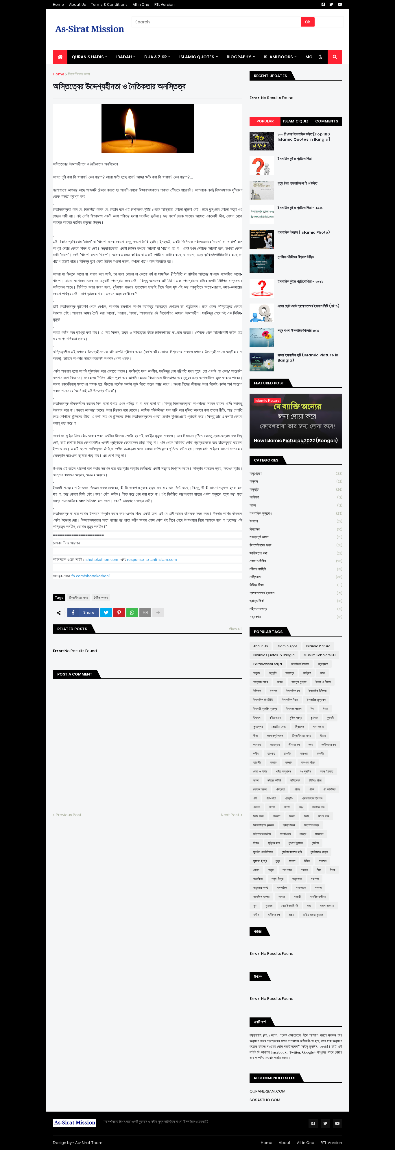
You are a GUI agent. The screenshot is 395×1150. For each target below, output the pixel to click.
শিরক (332, 870)
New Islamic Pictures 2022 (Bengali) (296, 441)
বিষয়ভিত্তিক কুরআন (263, 825)
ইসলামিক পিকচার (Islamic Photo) (304, 232)
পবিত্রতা (280, 789)
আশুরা (280, 682)
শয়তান (304, 870)
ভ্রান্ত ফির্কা (296, 601)
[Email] (145, 612)
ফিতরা (272, 807)
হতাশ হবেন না (327, 905)
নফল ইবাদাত (326, 771)
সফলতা (315, 879)
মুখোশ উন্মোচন (296, 843)
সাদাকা (318, 887)
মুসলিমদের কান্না (319, 852)
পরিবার (297, 789)
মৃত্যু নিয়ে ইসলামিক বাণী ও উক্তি (297, 183)
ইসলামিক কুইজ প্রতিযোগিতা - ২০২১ (300, 208)
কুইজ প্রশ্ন (296, 717)
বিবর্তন (292, 816)
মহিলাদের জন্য (296, 609)
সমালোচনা (301, 887)
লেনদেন (322, 861)
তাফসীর (257, 762)
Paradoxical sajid (267, 664)
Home (58, 4)
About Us (77, 4)
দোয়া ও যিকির (296, 561)
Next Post (230, 815)
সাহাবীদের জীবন (318, 896)
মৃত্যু (278, 861)
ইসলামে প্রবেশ (294, 708)
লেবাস (256, 870)
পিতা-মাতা (271, 798)
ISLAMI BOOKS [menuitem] (278, 57)
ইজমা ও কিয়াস (323, 682)
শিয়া (319, 870)
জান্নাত (257, 744)
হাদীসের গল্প (274, 914)
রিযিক (307, 861)
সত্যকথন (296, 616)
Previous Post (69, 815)
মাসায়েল (319, 834)
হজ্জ (309, 905)
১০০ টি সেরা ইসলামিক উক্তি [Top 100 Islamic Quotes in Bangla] (304, 137)
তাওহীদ (287, 753)
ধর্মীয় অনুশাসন (283, 771)
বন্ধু (301, 807)
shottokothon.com (102, 559)
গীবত (255, 735)
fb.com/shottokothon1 (91, 576)
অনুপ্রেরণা (296, 473)
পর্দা (255, 798)
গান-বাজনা (318, 726)
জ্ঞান (311, 744)
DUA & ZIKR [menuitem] (155, 57)
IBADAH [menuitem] (124, 57)
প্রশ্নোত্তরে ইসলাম (296, 593)
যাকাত (292, 861)
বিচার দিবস (258, 816)
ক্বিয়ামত (296, 529)
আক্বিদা (296, 497)
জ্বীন (256, 753)
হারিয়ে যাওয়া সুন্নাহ (313, 914)
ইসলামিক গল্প (293, 690)
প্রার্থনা (256, 807)
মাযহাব (303, 834)
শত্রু (271, 870)
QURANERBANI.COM (267, 1091)
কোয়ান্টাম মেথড (279, 726)
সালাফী (297, 896)
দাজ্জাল (288, 762)
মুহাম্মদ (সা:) (260, 861)
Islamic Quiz (296, 121)
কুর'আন (314, 717)
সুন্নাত (268, 905)
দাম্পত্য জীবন (308, 762)
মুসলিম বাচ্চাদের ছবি (292, 852)
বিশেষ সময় (323, 816)
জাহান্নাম (275, 744)
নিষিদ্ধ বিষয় (296, 585)
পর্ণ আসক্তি (329, 789)
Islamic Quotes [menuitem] (196, 57)
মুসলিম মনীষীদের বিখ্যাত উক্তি (296, 257)
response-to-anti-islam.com (152, 559)
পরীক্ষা (311, 789)
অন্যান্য (289, 673)
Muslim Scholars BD (319, 655)
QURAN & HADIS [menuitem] (88, 57)
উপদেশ (296, 521)
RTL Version (164, 4)
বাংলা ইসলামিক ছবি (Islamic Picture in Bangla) (308, 358)
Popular (265, 121)
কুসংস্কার (258, 726)
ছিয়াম (323, 735)
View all (235, 628)
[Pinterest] (119, 612)
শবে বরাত (287, 870)
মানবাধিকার (285, 834)
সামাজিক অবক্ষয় (261, 896)
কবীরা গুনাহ (275, 717)
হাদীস (256, 914)
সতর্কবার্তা (258, 879)
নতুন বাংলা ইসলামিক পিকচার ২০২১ (299, 330)
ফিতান (287, 807)
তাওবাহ (271, 753)
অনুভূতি (296, 489)
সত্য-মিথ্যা (277, 879)
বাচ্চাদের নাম (318, 807)
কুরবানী (330, 717)
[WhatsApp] (132, 612)
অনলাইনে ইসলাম (300, 664)
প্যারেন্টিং (289, 798)
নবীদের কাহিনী (296, 569)
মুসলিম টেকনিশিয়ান (263, 852)
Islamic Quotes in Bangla (274, 655)
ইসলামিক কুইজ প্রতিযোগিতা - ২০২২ (300, 281)
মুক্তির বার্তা (274, 843)
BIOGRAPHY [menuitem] (239, 57)
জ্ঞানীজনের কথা (296, 553)
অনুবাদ (296, 481)
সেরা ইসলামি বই (289, 905)
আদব (296, 505)
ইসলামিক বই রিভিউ (263, 699)
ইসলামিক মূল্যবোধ (296, 513)
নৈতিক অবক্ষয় (101, 597)
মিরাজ (256, 843)
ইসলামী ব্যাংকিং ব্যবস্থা (265, 708)
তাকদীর (320, 753)
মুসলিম (315, 843)
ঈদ (312, 708)
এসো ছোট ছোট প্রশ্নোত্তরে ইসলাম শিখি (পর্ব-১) (308, 306)
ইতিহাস (257, 690)
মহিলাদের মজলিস (262, 834)
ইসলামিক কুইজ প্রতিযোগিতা (295, 158)
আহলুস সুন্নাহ (299, 682)
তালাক (273, 762)
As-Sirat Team (88, 1142)
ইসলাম (273, 690)
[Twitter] (106, 612)
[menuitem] (60, 57)
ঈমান (325, 708)
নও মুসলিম (305, 771)
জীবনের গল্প (294, 744)
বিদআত (276, 816)
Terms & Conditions (109, 4)
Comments (326, 121)
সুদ (254, 905)
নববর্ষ (256, 780)
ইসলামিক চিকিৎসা (317, 690)
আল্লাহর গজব (260, 682)
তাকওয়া (304, 753)
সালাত (281, 896)
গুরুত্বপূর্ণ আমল (296, 537)
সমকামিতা (282, 887)
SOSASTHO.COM (265, 1100)
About (285, 1142)
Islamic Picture (318, 646)
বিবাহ (306, 816)
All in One (141, 4)
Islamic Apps (287, 646)
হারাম (291, 914)
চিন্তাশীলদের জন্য (79, 74)
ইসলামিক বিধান (290, 699)
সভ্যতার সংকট (260, 887)
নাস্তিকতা (296, 577)
